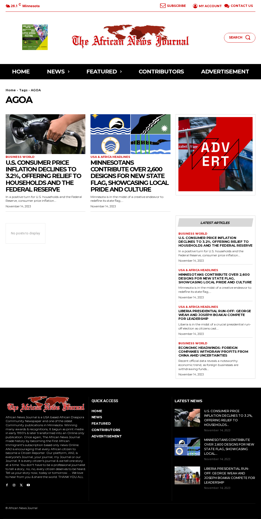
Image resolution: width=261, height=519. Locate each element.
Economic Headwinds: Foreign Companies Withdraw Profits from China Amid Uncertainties (213, 351)
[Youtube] (28, 484)
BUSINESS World (20, 157)
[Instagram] (14, 484)
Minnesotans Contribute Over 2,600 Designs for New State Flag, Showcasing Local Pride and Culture (129, 176)
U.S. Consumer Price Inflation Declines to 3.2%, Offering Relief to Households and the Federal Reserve (43, 176)
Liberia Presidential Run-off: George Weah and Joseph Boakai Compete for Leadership (214, 315)
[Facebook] (7, 484)
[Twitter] (21, 484)
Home (11, 90)
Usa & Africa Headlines (110, 157)
